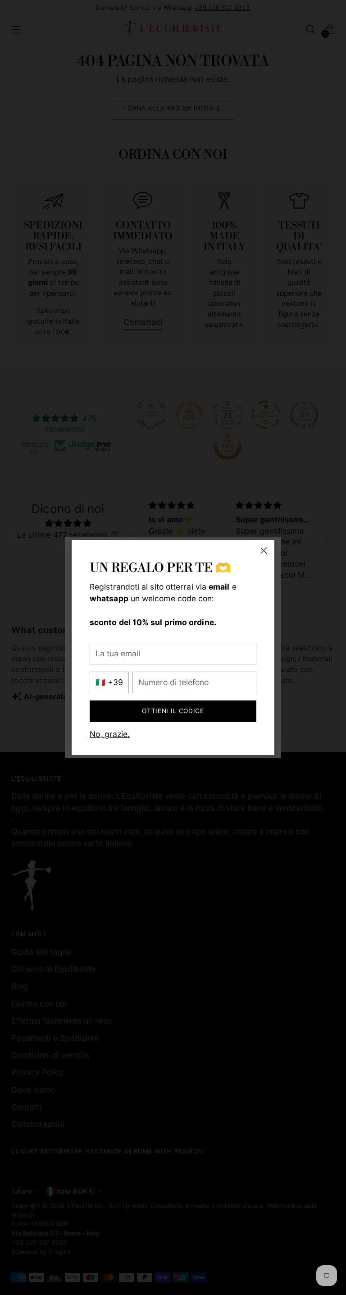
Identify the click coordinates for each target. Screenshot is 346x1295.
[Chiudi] (264, 551)
